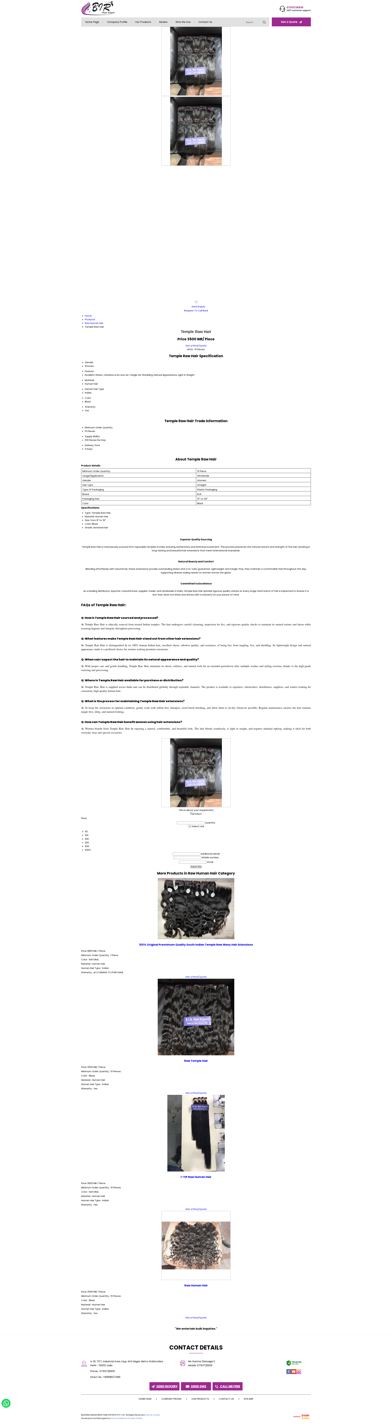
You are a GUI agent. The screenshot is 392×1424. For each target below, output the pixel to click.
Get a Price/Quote (196, 345)
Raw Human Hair (94, 323)
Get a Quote (289, 22)
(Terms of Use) (152, 1414)
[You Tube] (293, 1373)
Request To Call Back (196, 310)
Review (163, 22)
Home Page (92, 22)
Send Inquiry (198, 306)
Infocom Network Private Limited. (126, 1418)
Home (88, 315)
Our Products (143, 22)
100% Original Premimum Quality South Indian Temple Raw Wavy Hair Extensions (196, 945)
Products (90, 319)
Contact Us (205, 22)
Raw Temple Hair (196, 1061)
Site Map (248, 1398)
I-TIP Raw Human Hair (196, 1177)
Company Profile (117, 22)
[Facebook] (288, 1373)
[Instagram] (298, 1373)
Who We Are (182, 22)
